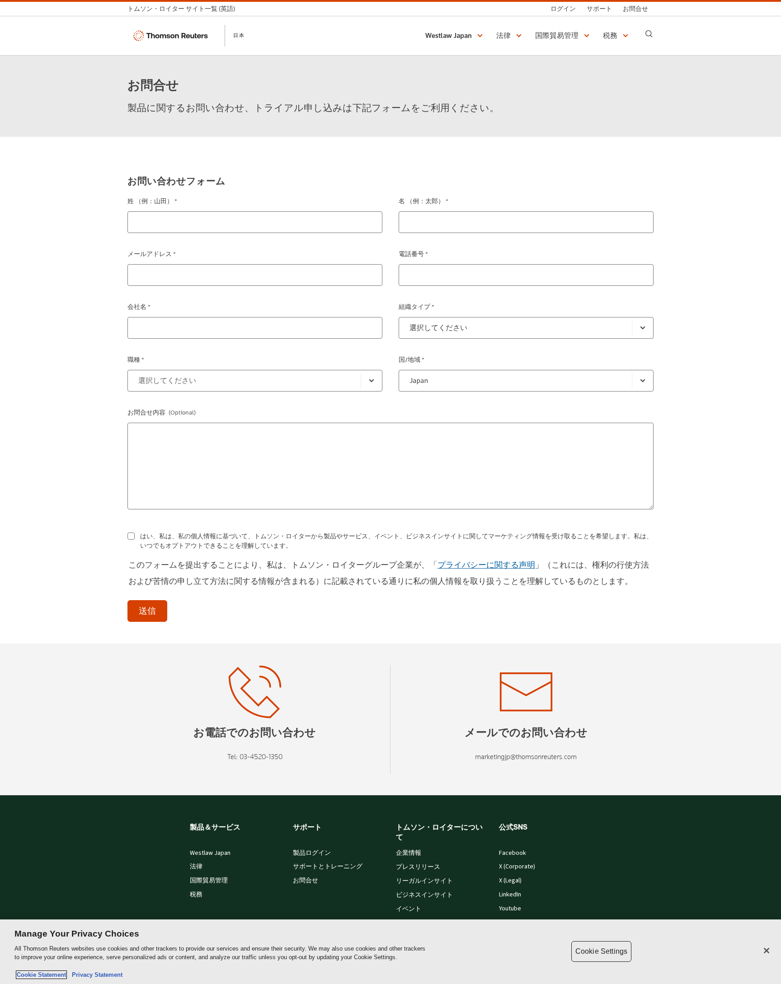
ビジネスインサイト (424, 895)
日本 (239, 35)
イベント (408, 909)
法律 (196, 867)
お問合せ (305, 881)
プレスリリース (418, 867)
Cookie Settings (601, 951)
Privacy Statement (95, 974)
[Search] (649, 34)
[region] (390, 951)
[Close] (766, 951)
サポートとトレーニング (327, 867)
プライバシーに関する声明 (486, 565)
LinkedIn (510, 895)
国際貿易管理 (209, 881)
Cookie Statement (41, 974)
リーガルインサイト (424, 881)
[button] (455, 35)
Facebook (512, 853)
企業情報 (408, 853)
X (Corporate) (517, 867)
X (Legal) (510, 881)
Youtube (510, 909)
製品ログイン (312, 853)
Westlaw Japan (210, 853)
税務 (196, 895)
